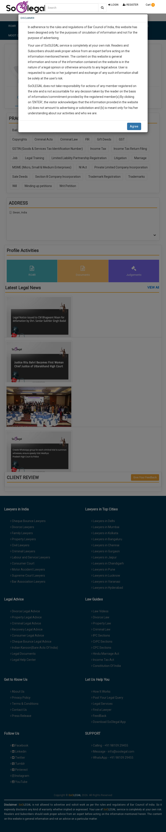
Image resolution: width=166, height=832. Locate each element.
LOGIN (114, 4)
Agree (134, 126)
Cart (149, 4)
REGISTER (132, 4)
